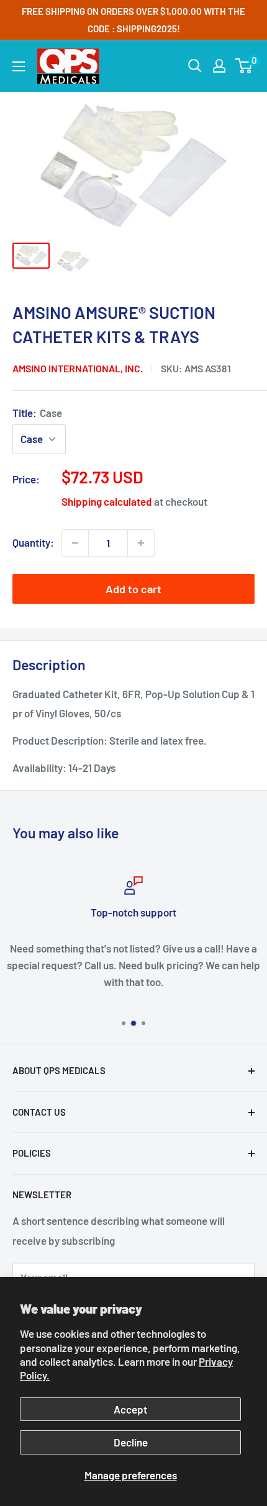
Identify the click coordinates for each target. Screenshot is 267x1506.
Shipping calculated (106, 501)
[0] (244, 65)
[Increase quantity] (141, 543)
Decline (131, 1442)
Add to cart (133, 589)
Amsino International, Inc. (77, 368)
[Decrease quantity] (75, 543)
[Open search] (195, 66)
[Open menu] (18, 66)
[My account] (219, 66)
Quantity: (33, 542)
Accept (130, 1409)
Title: (37, 412)
